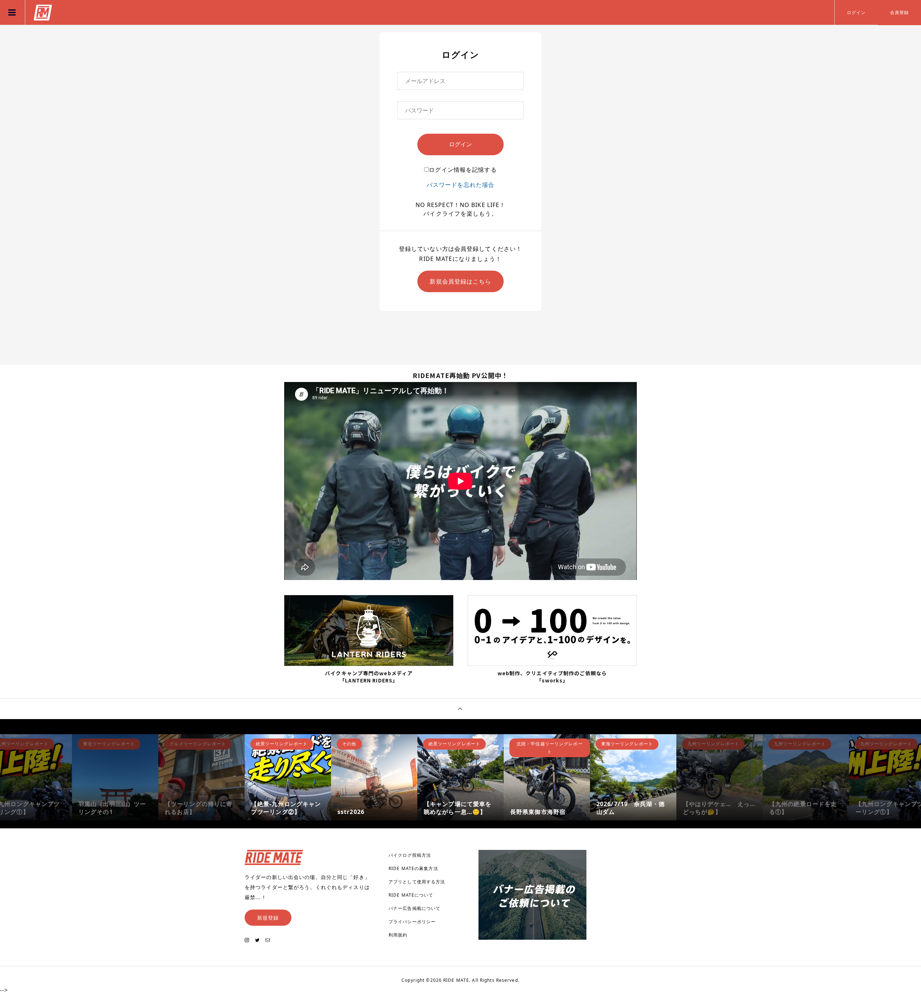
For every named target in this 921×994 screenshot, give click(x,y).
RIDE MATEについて (411, 895)
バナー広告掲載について (414, 908)
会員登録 (899, 12)
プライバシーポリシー (412, 922)
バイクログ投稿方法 (410, 855)
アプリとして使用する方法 (417, 882)
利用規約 (398, 935)
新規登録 (268, 917)
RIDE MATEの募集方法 (413, 868)
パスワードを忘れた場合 (460, 185)
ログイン (856, 12)
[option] (115, 777)
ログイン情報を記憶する (462, 170)
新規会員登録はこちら (460, 281)
